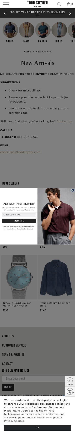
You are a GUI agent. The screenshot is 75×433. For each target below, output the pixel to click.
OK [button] (37, 427)
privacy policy (11, 228)
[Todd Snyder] (37, 4)
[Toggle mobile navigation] (11, 4)
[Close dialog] (72, 190)
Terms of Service (48, 413)
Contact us (30, 228)
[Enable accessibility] (70, 391)
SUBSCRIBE (19, 221)
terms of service (21, 228)
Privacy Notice (35, 417)
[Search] (60, 4)
